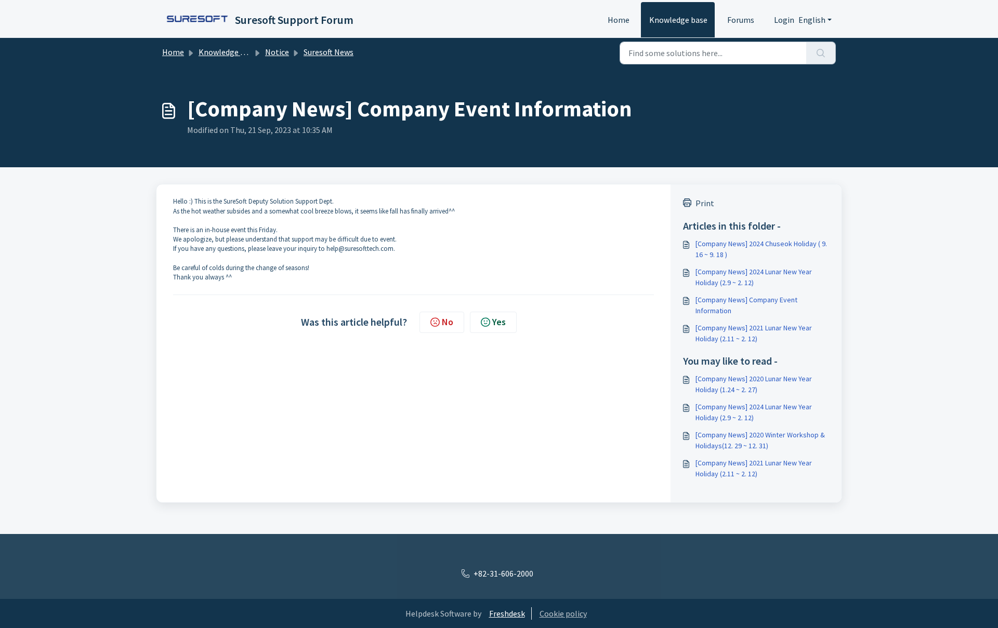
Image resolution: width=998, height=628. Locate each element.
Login (784, 20)
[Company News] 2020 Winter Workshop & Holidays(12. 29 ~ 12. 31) (760, 440)
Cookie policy (563, 613)
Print (704, 203)
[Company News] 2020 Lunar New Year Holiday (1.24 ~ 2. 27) (753, 384)
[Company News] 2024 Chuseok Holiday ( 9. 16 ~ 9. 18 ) (761, 249)
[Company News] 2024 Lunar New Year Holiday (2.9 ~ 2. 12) (753, 277)
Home (618, 20)
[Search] (821, 53)
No (447, 322)
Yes (499, 322)
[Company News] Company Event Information (746, 305)
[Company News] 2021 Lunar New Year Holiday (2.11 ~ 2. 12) (753, 333)
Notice (277, 52)
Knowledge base (678, 20)
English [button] (811, 20)
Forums (740, 20)
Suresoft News (328, 52)
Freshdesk (507, 613)
